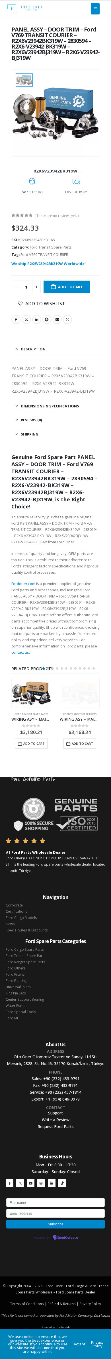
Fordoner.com (23, 583)
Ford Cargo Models (21, 917)
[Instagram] (41, 1183)
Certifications (16, 911)
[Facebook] (9, 1183)
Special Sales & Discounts (27, 930)
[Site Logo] (25, 9)
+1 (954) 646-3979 (63, 1099)
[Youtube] (30, 1183)
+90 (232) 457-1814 (63, 1092)
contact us (20, 652)
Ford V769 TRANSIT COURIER (44, 254)
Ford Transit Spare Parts (51, 247)
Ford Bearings (17, 980)
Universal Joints (18, 986)
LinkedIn (36, 319)
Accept (79, 1344)
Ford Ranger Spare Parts (25, 962)
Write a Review (55, 1119)
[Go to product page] (31, 693)
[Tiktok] (62, 1183)
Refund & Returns (62, 1303)
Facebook (15, 319)
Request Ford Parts (56, 1126)
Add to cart (70, 286)
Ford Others (16, 968)
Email (57, 319)
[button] (39, 668)
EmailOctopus (67, 1237)
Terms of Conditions (27, 1303)
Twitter (26, 319)
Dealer (89, 1292)
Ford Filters (15, 974)
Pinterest (47, 319)
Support (55, 1113)
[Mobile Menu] (95, 8)
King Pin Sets (16, 993)
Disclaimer (102, 1315)
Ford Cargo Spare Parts (25, 949)
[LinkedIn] (52, 1183)
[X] (20, 1183)
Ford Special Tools (21, 1011)
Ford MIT (13, 1018)
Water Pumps (17, 1005)
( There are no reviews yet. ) (56, 215)
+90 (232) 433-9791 (61, 1078)
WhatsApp (67, 319)
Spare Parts (74, 1292)
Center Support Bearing (25, 999)
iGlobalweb (62, 1327)
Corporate (14, 905)
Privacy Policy (90, 1303)
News (10, 924)
